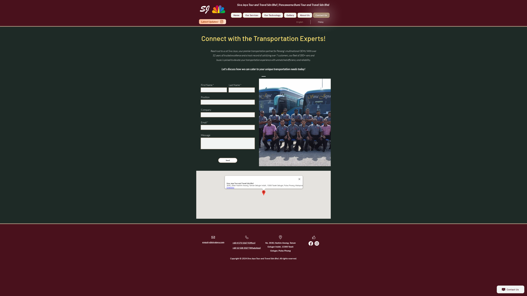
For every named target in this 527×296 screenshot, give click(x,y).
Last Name (234, 85)
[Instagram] (317, 243)
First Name (206, 85)
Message (205, 135)
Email (204, 122)
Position (205, 97)
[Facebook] (311, 243)
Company (206, 110)
